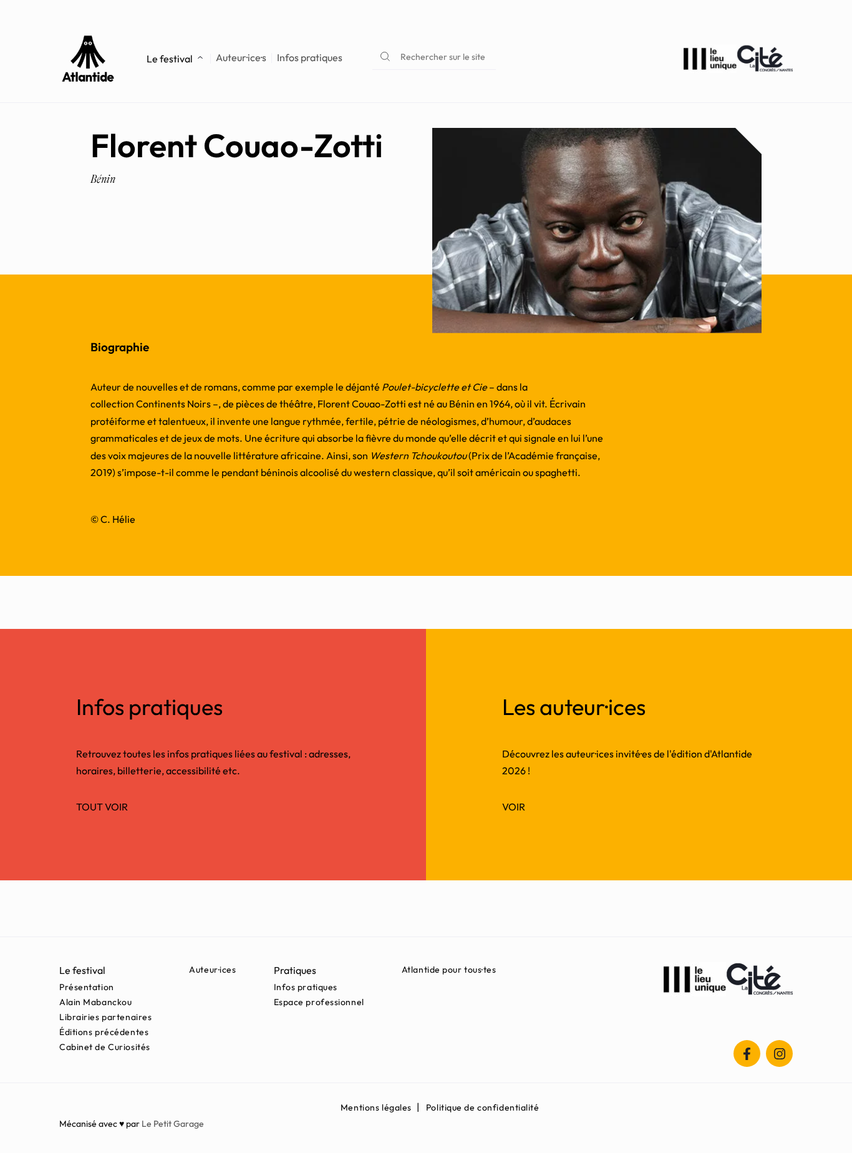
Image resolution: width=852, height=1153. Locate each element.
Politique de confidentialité (483, 1107)
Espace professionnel (319, 1002)
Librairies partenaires (105, 1017)
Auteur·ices (212, 969)
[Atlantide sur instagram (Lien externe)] (779, 1053)
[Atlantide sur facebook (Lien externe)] (746, 1053)
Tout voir (102, 806)
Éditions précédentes (103, 1032)
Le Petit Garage (173, 1123)
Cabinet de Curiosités (104, 1047)
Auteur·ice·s (241, 58)
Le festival (170, 58)
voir (513, 806)
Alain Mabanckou (95, 1002)
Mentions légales (376, 1107)
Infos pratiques (309, 58)
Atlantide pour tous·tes (449, 969)
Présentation (86, 987)
